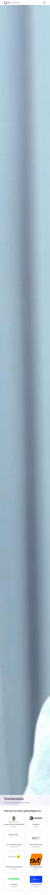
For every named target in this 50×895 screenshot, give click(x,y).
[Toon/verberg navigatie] (44, 2)
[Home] (12, 2)
